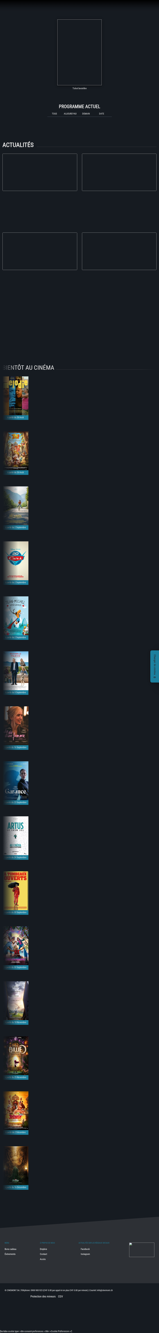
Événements (10, 1254)
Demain (86, 113)
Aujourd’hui (70, 113)
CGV (60, 1296)
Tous (54, 113)
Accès (43, 1259)
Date (101, 113)
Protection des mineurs (43, 1296)
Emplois (43, 1249)
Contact (43, 1254)
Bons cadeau (10, 1249)
